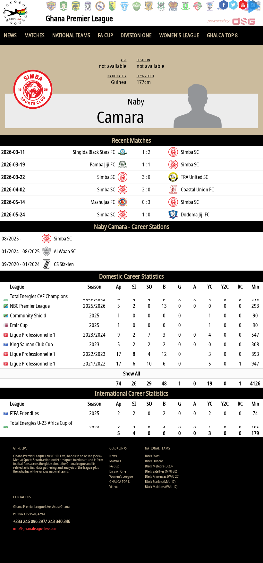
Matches (34, 35)
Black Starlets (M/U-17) (160, 481)
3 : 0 (146, 177)
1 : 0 (146, 214)
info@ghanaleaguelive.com (35, 528)
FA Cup (105, 35)
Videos (113, 486)
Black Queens (154, 460)
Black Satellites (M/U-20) (161, 471)
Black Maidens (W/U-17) (161, 486)
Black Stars (152, 455)
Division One (136, 35)
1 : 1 (146, 164)
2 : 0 (146, 189)
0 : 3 (146, 202)
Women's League (179, 35)
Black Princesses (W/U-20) (162, 476)
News (10, 35)
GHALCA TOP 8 (222, 35)
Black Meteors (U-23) (159, 466)
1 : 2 (146, 151)
